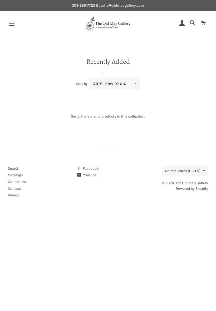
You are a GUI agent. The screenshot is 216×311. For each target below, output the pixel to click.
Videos (13, 195)
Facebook (90, 168)
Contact (14, 188)
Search (13, 168)
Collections (17, 181)
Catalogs (15, 175)
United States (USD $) (182, 171)
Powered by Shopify (192, 188)
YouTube (89, 175)
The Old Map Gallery (191, 183)
